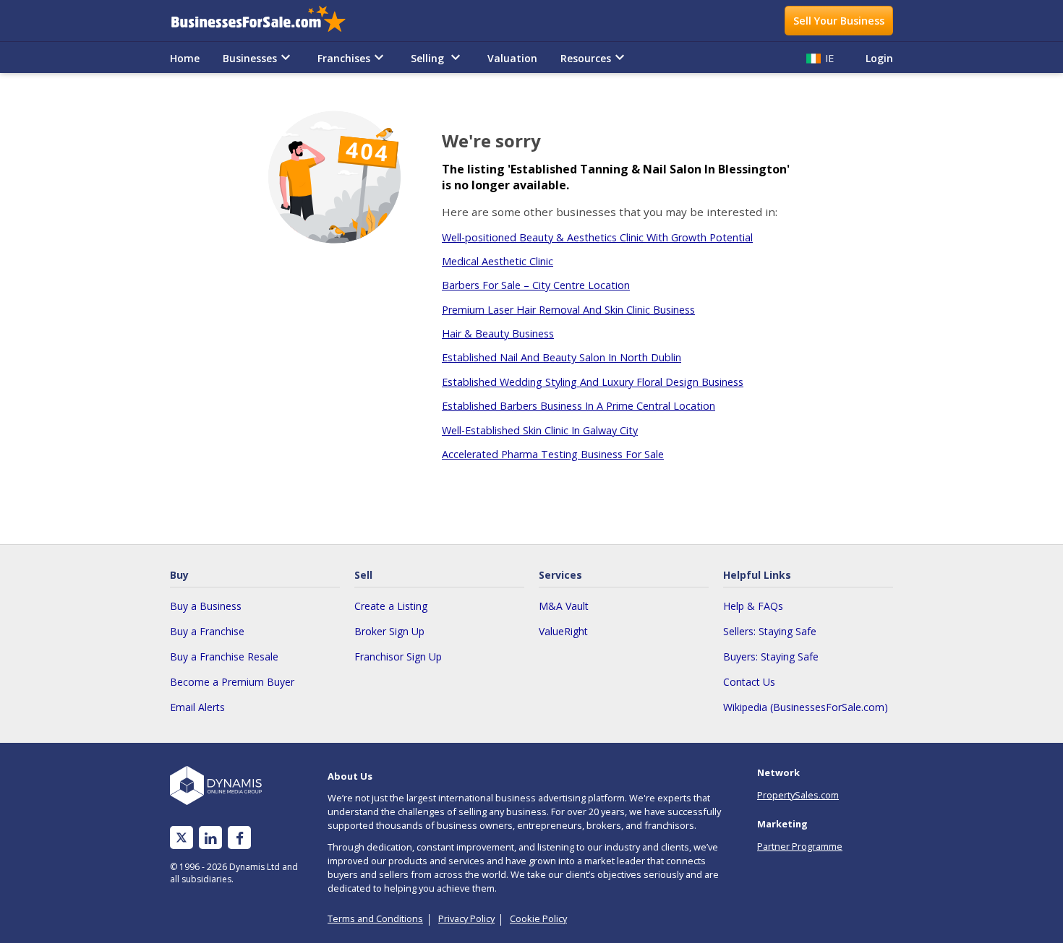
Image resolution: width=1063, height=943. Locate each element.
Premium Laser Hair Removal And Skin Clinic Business (568, 310)
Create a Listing (390, 606)
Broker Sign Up (389, 631)
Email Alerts (197, 707)
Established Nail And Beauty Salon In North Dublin (561, 357)
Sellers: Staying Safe (769, 631)
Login (879, 58)
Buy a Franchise (207, 631)
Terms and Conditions (375, 918)
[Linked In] (210, 838)
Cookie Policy (538, 918)
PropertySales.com (798, 794)
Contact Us (749, 682)
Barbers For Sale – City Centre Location (536, 285)
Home (185, 58)
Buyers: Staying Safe (771, 656)
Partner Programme (799, 846)
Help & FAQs (753, 606)
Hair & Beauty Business (498, 333)
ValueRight (563, 631)
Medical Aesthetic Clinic (497, 261)
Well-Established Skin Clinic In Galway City (540, 430)
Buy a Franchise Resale (224, 656)
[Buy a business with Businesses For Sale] (268, 20)
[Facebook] (240, 838)
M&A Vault (564, 606)
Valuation (512, 58)
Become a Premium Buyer (232, 682)
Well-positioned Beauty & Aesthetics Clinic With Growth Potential (597, 237)
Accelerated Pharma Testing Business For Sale (553, 454)
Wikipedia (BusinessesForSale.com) (805, 707)
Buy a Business (206, 606)
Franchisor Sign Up (398, 656)
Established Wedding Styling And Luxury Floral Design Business (592, 382)
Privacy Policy (466, 918)
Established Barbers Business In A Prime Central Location (578, 406)
